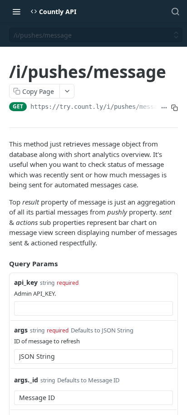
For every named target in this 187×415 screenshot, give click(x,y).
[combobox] (93, 308)
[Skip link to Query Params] (2, 264)
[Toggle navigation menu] (16, 11)
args (21, 330)
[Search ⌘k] (175, 11)
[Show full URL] (164, 107)
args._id (26, 380)
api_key (26, 282)
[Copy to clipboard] (174, 107)
